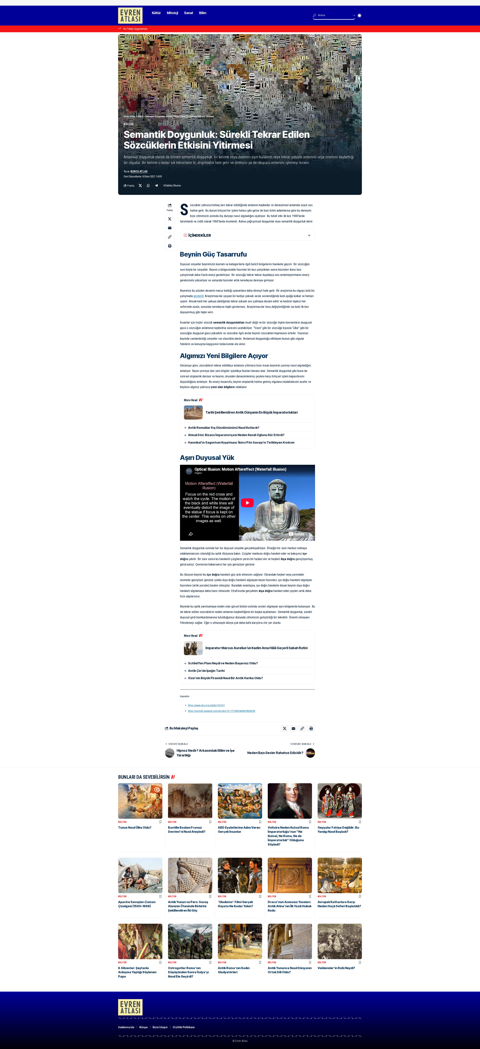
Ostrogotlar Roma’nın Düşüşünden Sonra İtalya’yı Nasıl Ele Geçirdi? (188, 972)
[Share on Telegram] (156, 185)
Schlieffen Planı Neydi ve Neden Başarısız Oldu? (223, 663)
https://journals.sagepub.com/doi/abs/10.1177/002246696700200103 (221, 711)
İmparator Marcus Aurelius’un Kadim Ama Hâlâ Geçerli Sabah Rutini (257, 648)
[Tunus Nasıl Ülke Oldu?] (140, 801)
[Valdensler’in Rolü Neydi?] (340, 941)
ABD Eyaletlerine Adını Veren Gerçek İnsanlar (239, 829)
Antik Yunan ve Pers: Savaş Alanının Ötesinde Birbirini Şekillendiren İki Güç (188, 906)
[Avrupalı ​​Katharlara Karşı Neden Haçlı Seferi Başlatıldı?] (340, 875)
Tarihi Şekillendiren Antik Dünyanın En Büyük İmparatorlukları (252, 412)
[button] (169, 236)
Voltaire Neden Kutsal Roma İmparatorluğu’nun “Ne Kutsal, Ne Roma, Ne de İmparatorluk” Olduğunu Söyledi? (288, 836)
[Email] (169, 227)
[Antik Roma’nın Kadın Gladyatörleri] (240, 941)
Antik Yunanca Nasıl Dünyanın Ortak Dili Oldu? (290, 970)
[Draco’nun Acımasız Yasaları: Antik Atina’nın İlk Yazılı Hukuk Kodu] (290, 875)
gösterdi (199, 296)
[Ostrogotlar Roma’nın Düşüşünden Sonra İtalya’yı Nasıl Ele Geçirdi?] (190, 941)
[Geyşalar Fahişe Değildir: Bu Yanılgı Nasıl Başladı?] (340, 801)
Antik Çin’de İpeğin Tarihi (206, 671)
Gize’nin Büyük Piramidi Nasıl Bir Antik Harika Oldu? (225, 678)
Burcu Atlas (139, 171)
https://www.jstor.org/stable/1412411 (206, 705)
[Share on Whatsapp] (148, 185)
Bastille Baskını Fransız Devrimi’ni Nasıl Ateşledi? (186, 829)
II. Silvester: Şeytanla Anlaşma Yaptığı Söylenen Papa (137, 972)
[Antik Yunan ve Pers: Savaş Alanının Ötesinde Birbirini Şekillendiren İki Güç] (190, 875)
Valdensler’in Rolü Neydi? (336, 968)
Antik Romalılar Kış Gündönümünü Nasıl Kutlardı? (223, 428)
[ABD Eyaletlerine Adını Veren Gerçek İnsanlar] (240, 801)
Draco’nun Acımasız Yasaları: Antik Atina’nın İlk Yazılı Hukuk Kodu (289, 906)
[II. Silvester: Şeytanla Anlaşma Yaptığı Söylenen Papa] (140, 941)
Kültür (129, 124)
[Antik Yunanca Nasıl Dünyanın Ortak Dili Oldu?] (290, 941)
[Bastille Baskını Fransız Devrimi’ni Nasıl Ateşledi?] (190, 801)
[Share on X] (140, 185)
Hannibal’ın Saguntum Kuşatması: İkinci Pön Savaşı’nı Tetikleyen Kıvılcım (241, 442)
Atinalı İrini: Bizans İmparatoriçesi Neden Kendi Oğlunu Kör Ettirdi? (236, 435)
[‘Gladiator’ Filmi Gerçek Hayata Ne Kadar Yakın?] (240, 875)
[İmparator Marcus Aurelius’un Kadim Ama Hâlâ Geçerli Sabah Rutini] (193, 648)
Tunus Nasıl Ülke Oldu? (134, 827)
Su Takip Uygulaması (135, 28)
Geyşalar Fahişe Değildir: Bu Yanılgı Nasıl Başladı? (338, 829)
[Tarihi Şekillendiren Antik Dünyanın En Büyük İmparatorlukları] (193, 412)
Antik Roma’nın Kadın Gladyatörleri (234, 970)
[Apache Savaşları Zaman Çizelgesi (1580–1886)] (140, 875)
